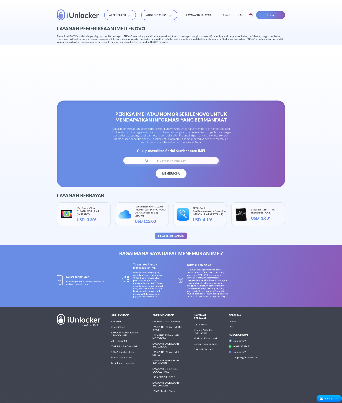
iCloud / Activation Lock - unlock (203, 331)
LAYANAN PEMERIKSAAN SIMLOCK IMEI (124, 334)
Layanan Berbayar (198, 15)
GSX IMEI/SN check (204, 349)
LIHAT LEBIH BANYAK (171, 235)
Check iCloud (118, 327)
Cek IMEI (116, 321)
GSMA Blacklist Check (122, 352)
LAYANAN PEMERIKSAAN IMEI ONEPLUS (165, 384)
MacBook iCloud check (205, 338)
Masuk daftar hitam (121, 357)
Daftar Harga (200, 324)
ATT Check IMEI (119, 340)
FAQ (241, 15)
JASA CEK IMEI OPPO (163, 377)
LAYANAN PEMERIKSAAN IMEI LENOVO (165, 345)
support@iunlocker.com (246, 357)
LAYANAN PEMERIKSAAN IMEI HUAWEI (165, 362)
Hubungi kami (331, 398)
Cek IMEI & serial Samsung (166, 321)
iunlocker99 (240, 340)
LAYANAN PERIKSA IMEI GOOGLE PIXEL (165, 370)
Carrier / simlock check (205, 344)
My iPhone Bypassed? (122, 363)
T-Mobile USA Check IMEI (124, 346)
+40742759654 (242, 346)
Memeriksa (171, 173)
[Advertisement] (171, 70)
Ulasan (225, 15)
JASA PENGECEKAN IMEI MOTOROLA (165, 337)
